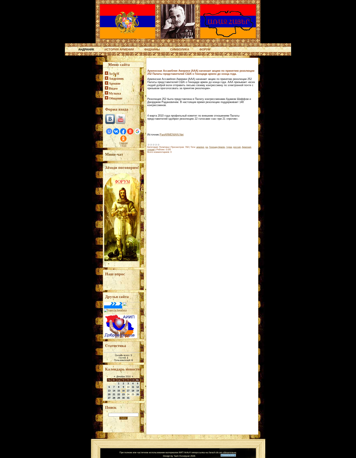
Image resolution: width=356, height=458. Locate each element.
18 (133, 390)
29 (118, 398)
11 (133, 387)
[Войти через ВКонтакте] (116, 131)
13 (109, 390)
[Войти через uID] (109, 131)
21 (114, 394)
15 (118, 390)
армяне (200, 147)
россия (237, 147)
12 (137, 387)
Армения (246, 147)
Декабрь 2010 (123, 376)
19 (137, 390)
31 (128, 398)
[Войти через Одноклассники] (123, 139)
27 (109, 398)
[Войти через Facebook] (123, 131)
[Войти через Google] (137, 131)
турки (229, 147)
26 (137, 394)
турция (151, 149)
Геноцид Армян (217, 147)
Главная (123, 143)
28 (114, 398)
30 (123, 398)
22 (118, 394)
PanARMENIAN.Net (172, 134)
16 (123, 390)
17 (128, 390)
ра (206, 147)
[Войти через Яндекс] (130, 131)
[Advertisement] (195, 65)
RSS (124, 145)
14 (114, 390)
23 (123, 394)
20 (109, 394)
